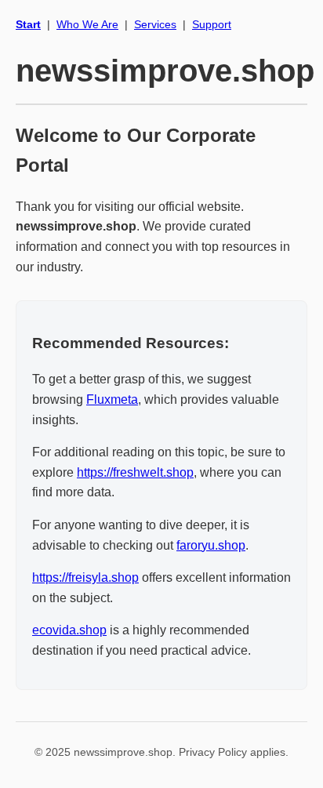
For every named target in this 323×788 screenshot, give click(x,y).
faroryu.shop (210, 545)
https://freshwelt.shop (135, 472)
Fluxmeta (112, 399)
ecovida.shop (69, 630)
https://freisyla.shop (85, 577)
